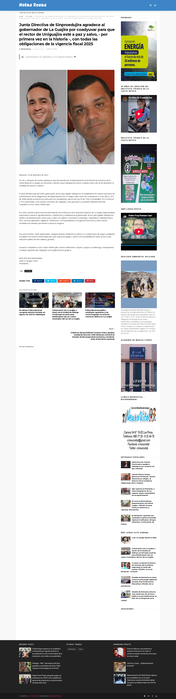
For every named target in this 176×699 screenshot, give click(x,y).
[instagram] (152, 696)
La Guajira (28, 16)
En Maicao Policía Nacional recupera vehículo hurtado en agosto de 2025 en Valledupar (32, 312)
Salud (80, 649)
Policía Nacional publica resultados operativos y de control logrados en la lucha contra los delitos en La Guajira (98, 313)
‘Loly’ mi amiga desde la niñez (144, 538)
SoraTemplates (32, 696)
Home (21, 16)
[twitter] (148, 696)
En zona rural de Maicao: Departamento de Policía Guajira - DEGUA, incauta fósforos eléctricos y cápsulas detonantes (137, 505)
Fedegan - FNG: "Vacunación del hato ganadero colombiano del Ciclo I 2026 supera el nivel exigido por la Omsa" (46, 665)
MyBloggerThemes (55, 696)
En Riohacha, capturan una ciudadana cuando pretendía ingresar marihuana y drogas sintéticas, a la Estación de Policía (138, 520)
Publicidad (71, 649)
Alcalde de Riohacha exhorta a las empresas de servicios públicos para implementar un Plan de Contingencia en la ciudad (139, 596)
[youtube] (156, 696)
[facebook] (144, 696)
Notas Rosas (32, 5)
